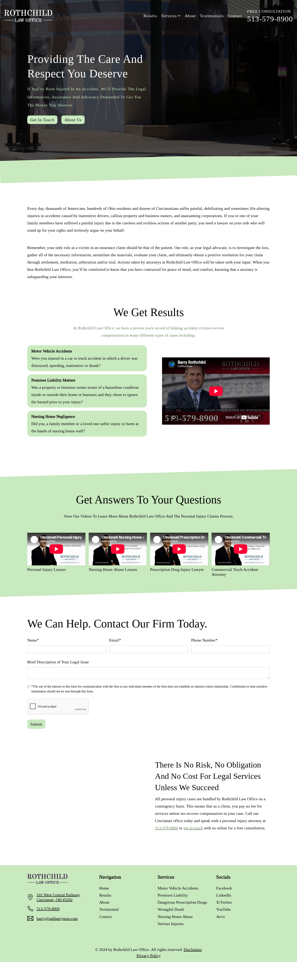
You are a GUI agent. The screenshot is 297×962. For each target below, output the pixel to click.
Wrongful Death (171, 909)
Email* (115, 640)
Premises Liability (173, 895)
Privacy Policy (149, 955)
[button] (171, 15)
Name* (33, 640)
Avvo (220, 916)
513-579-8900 (166, 828)
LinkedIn (223, 895)
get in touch (193, 828)
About (190, 16)
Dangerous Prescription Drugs (182, 902)
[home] (28, 15)
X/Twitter (224, 902)
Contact (235, 16)
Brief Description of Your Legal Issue (58, 662)
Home (104, 888)
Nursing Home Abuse (175, 916)
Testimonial (109, 909)
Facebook (224, 888)
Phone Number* (204, 640)
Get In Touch (42, 120)
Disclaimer (193, 949)
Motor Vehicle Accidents (178, 888)
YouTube (223, 909)
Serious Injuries (171, 923)
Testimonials (212, 16)
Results (150, 16)
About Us (73, 120)
